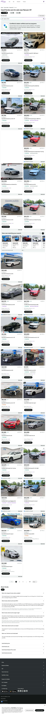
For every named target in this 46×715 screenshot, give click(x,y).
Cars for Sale (6, 7)
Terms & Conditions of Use (5, 696)
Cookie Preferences (4, 703)
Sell (13, 1)
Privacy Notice (3, 698)
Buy (9, 1)
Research (18, 1)
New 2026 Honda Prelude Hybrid (5, 245)
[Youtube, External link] (23, 691)
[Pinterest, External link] (27, 691)
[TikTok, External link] (18, 691)
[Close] (45, 705)
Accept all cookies (39, 710)
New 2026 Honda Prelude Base (25, 245)
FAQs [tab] (3, 589)
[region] (23, 709)
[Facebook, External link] (20, 691)
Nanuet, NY (11, 7)
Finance (24, 1)
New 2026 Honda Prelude (15, 245)
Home (2, 7)
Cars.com (21, 708)
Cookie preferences (29, 710)
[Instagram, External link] (25, 691)
